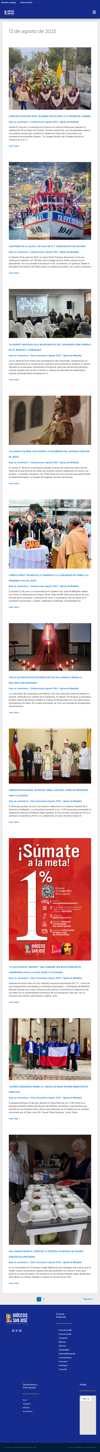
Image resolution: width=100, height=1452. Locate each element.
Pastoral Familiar (65, 1330)
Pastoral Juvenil (65, 1334)
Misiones (62, 1342)
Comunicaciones (65, 1358)
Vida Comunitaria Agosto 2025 (45, 355)
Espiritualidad (64, 1350)
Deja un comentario (18, 122)
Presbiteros (63, 1365)
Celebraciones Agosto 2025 (44, 122)
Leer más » (14, 145)
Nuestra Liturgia (8, 2)
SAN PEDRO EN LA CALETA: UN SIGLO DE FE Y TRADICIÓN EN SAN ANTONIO (47, 246)
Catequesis (63, 1338)
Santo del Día (26, 2)
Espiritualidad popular (67, 1354)
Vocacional (63, 1361)
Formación (63, 1369)
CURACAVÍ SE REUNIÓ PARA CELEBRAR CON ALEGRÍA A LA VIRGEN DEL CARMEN (50, 116)
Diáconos (62, 1346)
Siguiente (89, 1299)
